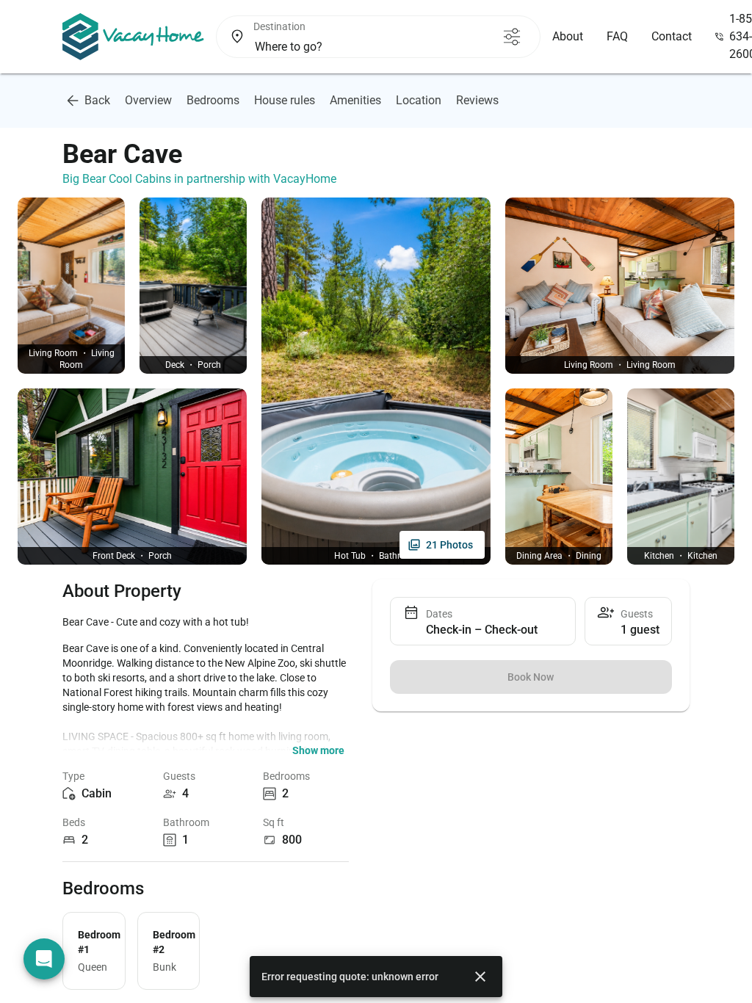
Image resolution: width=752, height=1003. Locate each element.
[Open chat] (44, 959)
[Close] (480, 976)
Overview (148, 100)
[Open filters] (512, 37)
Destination (279, 26)
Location (418, 100)
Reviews (477, 100)
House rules (284, 100)
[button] (318, 750)
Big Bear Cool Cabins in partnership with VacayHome (199, 179)
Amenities (355, 100)
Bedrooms (213, 100)
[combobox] (370, 47)
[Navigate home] (133, 36)
